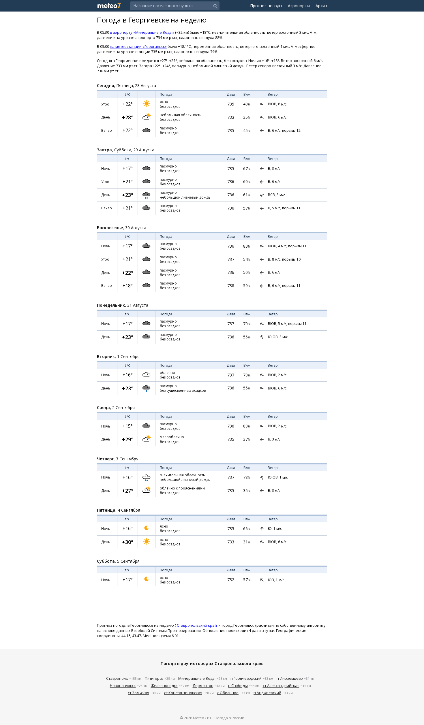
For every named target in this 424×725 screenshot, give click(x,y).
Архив (321, 5)
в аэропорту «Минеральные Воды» (142, 32)
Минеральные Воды (196, 678)
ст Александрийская (281, 685)
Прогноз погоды (266, 5)
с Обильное (228, 692)
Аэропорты (299, 5)
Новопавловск (123, 685)
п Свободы (238, 685)
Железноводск (164, 685)
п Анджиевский (267, 692)
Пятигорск (154, 678)
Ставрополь (117, 678)
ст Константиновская (183, 692)
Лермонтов (203, 685)
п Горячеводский (246, 678)
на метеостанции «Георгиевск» (138, 46)
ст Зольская (138, 692)
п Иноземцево (290, 678)
